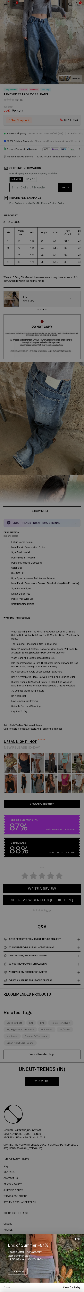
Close (7, 1287)
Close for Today (71, 1287)
